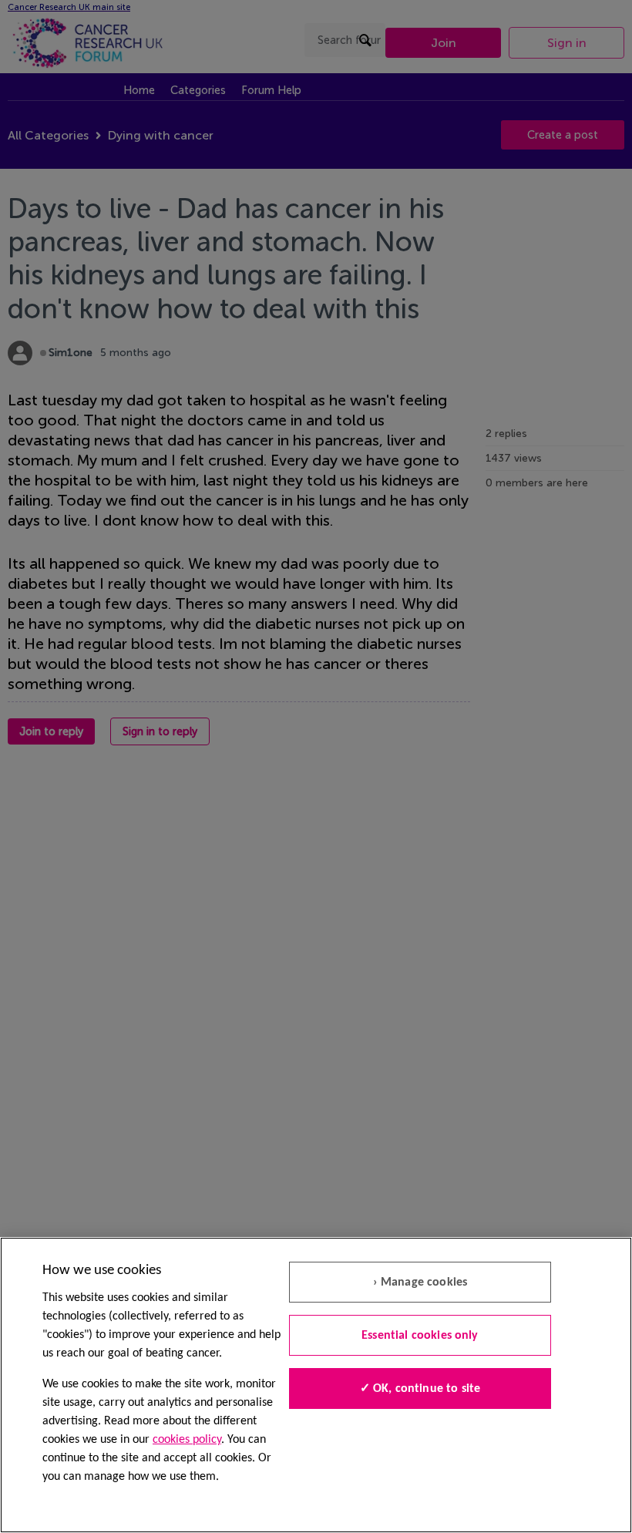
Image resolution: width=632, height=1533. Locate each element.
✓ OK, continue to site (420, 1389)
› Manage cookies (420, 1282)
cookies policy (187, 1440)
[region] (316, 1385)
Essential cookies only (420, 1336)
